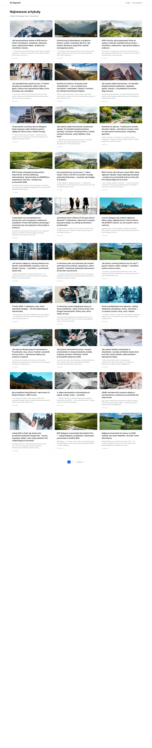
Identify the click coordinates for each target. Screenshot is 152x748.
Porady (128, 3)
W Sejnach (15, 2)
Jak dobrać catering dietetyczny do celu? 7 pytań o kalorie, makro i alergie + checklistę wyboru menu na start (120, 265)
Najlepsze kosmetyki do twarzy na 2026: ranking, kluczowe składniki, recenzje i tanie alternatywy (120, 435)
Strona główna (137, 3)
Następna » (80, 462)
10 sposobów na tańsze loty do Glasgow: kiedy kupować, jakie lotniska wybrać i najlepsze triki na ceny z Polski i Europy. (29, 129)
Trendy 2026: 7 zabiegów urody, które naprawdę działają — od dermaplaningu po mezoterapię (30, 308)
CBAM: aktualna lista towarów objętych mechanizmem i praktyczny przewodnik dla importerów (120, 394)
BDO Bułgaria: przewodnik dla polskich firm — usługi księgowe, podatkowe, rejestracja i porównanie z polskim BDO (75, 435)
